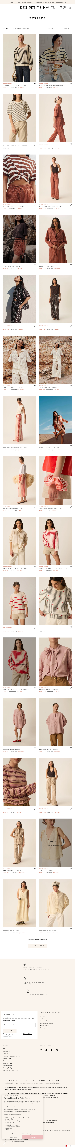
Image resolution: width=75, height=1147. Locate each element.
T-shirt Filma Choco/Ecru (13, 206)
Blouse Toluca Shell (47, 930)
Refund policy (7, 1065)
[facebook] (51, 1050)
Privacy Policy (27, 1034)
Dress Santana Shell (11, 930)
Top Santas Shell (46, 870)
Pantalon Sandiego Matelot (50, 206)
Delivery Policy (7, 1063)
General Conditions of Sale (11, 1056)
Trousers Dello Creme (48, 387)
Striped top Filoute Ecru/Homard (53, 568)
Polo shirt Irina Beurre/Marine (52, 85)
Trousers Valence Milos (49, 810)
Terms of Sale (7, 1036)
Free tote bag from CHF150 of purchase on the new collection (37, 2)
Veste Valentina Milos (12, 870)
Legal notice (7, 1058)
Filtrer (51, 28)
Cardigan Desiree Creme (13, 387)
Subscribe (10, 1030)
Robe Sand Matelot (47, 266)
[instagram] (41, 1050)
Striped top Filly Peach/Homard (16, 689)
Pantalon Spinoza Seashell (50, 327)
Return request (44, 1025)
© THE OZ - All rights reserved (14, 1141)
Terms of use (7, 1061)
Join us (5, 1053)
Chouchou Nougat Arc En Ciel (51, 508)
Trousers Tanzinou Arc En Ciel (16, 447)
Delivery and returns (46, 1023)
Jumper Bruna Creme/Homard (15, 629)
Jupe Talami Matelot (11, 266)
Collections (16, 28)
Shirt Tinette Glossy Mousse (15, 568)
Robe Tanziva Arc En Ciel (49, 447)
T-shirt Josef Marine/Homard (51, 629)
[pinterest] (57, 1050)
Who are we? (7, 1049)
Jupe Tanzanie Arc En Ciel (13, 508)
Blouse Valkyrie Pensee (49, 749)
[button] (34, 84)
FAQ (41, 1018)
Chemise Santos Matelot (49, 146)
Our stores (6, 1051)
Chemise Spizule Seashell (13, 327)
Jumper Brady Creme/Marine (14, 85)
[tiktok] (46, 1050)
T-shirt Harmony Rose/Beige (14, 810)
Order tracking (44, 1020)
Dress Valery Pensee (11, 749)
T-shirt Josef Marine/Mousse (15, 145)
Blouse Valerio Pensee (48, 689)
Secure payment (45, 1028)
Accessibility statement (10, 1070)
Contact (42, 1016)
